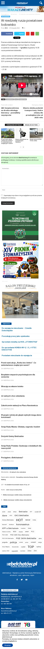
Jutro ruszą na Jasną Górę (14, 489)
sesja (40, 542)
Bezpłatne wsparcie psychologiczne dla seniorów (18, 376)
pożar (26, 542)
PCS (16, 99)
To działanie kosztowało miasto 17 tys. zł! (17, 484)
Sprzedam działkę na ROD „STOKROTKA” (19, 342)
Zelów (29, 551)
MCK (14, 531)
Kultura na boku (6, 531)
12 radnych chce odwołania (13, 396)
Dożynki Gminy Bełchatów (12, 436)
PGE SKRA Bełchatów (26, 538)
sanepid (33, 542)
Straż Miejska (6, 546)
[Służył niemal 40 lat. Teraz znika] (36, 133)
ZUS (35, 551)
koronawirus (22, 524)
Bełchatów (23, 512)
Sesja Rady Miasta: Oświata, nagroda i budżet (20, 427)
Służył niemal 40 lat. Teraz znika (36, 139)
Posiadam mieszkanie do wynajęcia (17, 355)
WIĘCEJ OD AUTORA (31, 125)
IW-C (6, 28)
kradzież (23, 528)
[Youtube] (27, 580)
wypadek (15, 551)
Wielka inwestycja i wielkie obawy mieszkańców (17, 495)
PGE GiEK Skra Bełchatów (19, 535)
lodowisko (9, 99)
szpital (23, 547)
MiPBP (27, 531)
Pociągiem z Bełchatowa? (12, 458)
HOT (19, 520)
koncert (4, 524)
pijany (40, 538)
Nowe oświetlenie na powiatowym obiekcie (21, 140)
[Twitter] (22, 580)
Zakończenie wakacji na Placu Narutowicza (19, 405)
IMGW (27, 520)
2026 (9, 512)
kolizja (34, 520)
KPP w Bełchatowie (10, 528)
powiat (21, 542)
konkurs (11, 524)
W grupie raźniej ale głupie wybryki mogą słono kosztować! (21, 416)
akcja (14, 512)
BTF (31, 511)
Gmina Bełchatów (8, 520)
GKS (10, 515)
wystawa (22, 551)
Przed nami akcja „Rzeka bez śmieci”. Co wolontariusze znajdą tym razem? (7, 141)
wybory (38, 547)
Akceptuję (7, 645)
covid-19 (38, 512)
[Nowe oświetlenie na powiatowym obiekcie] (22, 133)
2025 (3, 512)
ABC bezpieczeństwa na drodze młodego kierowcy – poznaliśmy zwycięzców (10, 111)
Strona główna (5, 14)
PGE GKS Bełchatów (8, 538)
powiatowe (22, 99)
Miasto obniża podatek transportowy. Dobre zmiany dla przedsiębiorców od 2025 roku (33, 113)
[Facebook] (17, 580)
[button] (40, 3)
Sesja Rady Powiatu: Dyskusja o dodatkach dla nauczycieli (21, 447)
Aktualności (14, 14)
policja (13, 542)
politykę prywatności (26, 635)
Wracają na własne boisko (12, 386)
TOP (31, 547)
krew (29, 528)
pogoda (5, 542)
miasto (21, 531)
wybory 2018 (5, 551)
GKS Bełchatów (21, 515)
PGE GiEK (5, 535)
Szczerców (15, 547)
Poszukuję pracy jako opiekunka (15, 336)
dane (4, 515)
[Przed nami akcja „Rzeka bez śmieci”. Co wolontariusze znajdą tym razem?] (7, 133)
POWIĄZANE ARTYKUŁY (14, 125)
